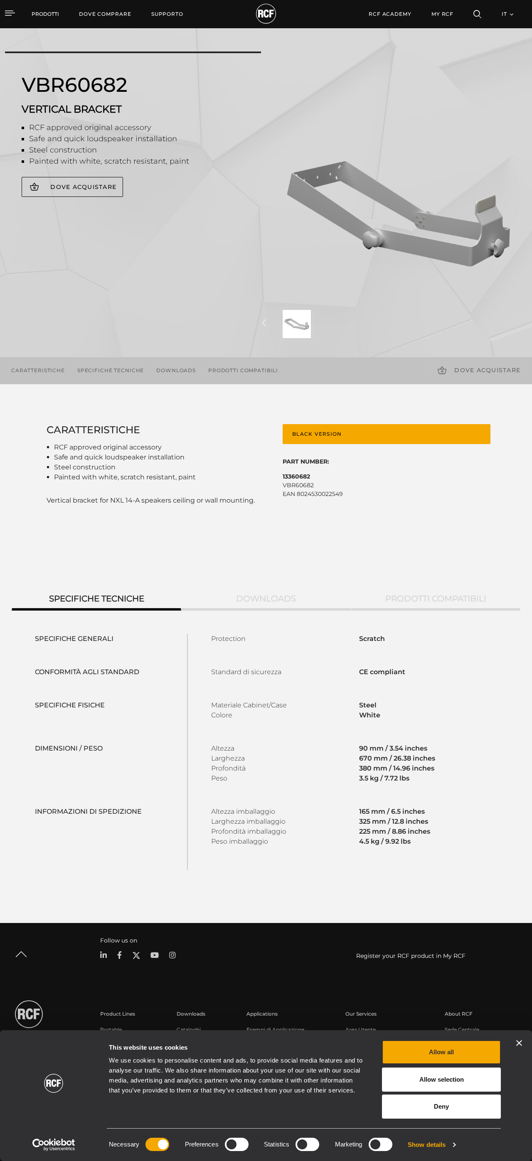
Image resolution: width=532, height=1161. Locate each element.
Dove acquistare (83, 187)
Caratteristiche (38, 370)
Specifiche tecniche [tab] (96, 599)
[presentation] (264, 323)
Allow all (441, 1051)
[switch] (237, 1144)
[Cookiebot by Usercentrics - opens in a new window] (53, 1145)
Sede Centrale (462, 1029)
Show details (427, 1144)
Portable (111, 1029)
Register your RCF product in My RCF (411, 956)
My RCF (442, 14)
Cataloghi (189, 1029)
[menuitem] (105, 14)
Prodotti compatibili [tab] (435, 599)
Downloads (176, 370)
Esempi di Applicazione (275, 1029)
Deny (441, 1106)
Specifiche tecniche (110, 370)
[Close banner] (519, 1043)
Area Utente (360, 1029)
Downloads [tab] (266, 599)
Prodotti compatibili (243, 370)
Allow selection (441, 1079)
